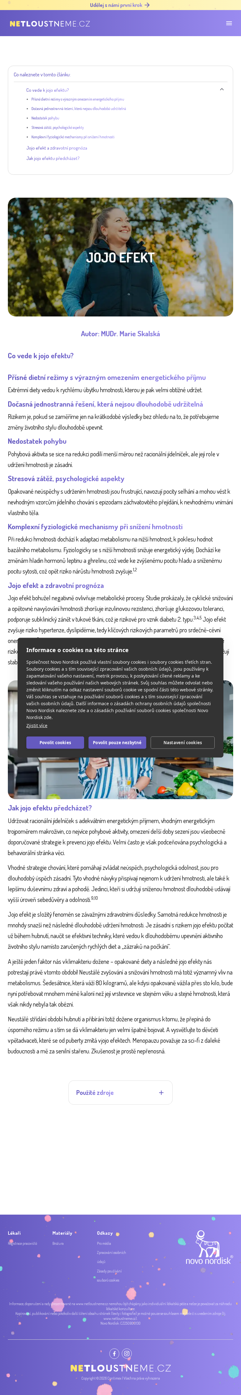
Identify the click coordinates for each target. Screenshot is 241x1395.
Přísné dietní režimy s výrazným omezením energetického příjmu (77, 99)
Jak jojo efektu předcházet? (53, 158)
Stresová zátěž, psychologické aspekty (57, 127)
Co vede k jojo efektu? (47, 90)
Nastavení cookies (182, 742)
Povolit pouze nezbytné (117, 742)
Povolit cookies (55, 742)
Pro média (104, 1243)
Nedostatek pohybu (45, 118)
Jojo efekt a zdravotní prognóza (56, 148)
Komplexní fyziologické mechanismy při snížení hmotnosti (73, 137)
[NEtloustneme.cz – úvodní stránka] (49, 23)
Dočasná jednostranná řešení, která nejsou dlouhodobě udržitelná (78, 108)
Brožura (58, 1243)
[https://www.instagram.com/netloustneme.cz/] (127, 1353)
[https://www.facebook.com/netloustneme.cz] (114, 1353)
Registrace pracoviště (22, 1243)
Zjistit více (36, 725)
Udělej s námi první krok (116, 5)
